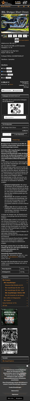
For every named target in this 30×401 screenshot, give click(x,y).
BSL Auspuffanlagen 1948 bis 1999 (15, 293)
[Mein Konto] (24, 6)
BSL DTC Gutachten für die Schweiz (14, 295)
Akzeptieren (19, 398)
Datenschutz (15, 391)
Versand (11, 84)
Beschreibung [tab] (6, 140)
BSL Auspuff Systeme (8, 361)
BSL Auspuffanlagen (10, 282)
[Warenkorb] (28, 6)
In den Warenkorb (19, 134)
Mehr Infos (11, 398)
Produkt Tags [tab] (16, 140)
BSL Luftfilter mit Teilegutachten (12, 298)
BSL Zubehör (7, 300)
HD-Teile (5, 305)
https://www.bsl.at (13, 257)
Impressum (15, 394)
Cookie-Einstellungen (15, 387)
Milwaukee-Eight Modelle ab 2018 (14, 285)
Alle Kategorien (6, 6)
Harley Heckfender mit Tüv (10, 303)
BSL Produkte (6, 280)
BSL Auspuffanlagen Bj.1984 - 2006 (14, 290)
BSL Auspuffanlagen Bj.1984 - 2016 (14, 287)
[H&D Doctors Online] (15, 2)
